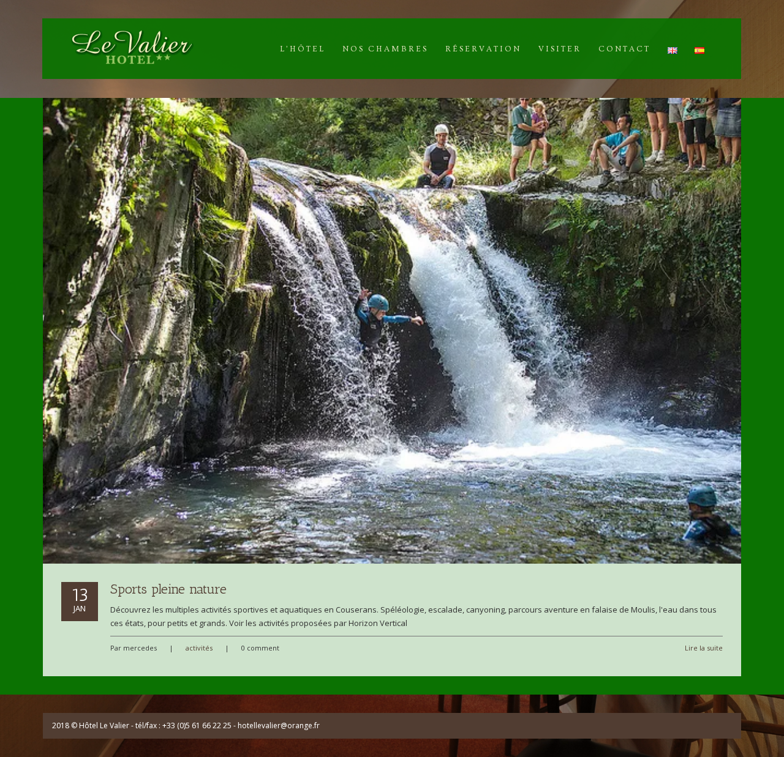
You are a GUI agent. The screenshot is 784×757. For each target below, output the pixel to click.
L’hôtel (302, 49)
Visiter (559, 49)
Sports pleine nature (168, 589)
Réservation (483, 49)
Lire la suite (704, 647)
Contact (624, 49)
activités (199, 647)
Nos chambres (385, 49)
